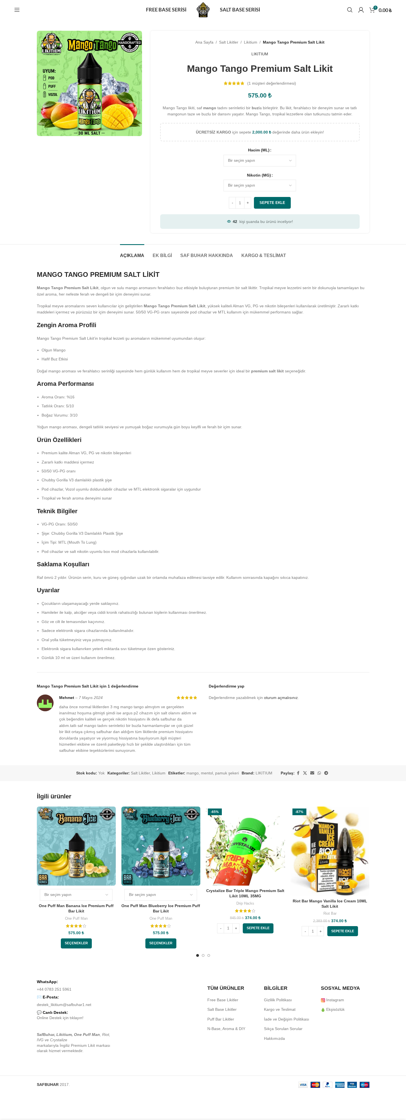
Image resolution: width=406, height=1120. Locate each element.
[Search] (349, 9)
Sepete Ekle (272, 203)
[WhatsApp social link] (319, 773)
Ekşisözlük (335, 1009)
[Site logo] (203, 9)
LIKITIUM (259, 54)
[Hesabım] (361, 9)
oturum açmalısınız (281, 697)
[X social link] (305, 773)
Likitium (250, 42)
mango (192, 773)
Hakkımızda (274, 1038)
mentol (207, 773)
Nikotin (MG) (259, 175)
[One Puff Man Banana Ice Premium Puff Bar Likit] (76, 846)
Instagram (335, 1000)
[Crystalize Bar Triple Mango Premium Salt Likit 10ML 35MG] (245, 846)
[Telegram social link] (326, 773)
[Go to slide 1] (197, 955)
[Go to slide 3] (208, 955)
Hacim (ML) (259, 150)
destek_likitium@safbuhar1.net (64, 1004)
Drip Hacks (245, 903)
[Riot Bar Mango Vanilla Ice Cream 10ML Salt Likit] (329, 851)
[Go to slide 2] (203, 955)
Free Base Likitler (222, 1000)
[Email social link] (312, 773)
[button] (258, 928)
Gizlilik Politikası (278, 1000)
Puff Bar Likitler (220, 1019)
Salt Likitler (228, 42)
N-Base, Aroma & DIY (226, 1028)
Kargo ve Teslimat (280, 1009)
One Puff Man (76, 918)
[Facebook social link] (298, 773)
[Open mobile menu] (17, 9)
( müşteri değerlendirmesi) (271, 83)
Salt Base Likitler (222, 1009)
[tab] (132, 252)
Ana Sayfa (204, 42)
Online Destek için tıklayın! (60, 1018)
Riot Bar (330, 913)
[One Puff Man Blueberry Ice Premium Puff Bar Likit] (160, 846)
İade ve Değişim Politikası (286, 1019)
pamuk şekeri (227, 773)
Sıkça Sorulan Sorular (283, 1028)
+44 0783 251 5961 (54, 989)
